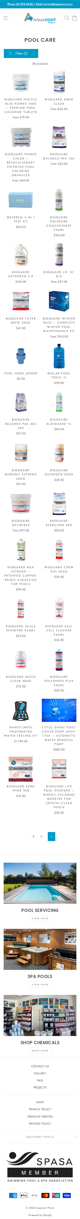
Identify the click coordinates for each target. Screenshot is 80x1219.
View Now (40, 918)
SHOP (40, 1102)
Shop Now (40, 1050)
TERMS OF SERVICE (40, 1116)
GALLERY (40, 1073)
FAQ (40, 1080)
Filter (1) (21, 53)
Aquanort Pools (40, 1137)
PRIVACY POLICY (40, 1109)
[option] (40, 4)
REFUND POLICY (40, 1123)
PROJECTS (40, 1087)
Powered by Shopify (40, 1215)
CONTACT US (40, 1066)
